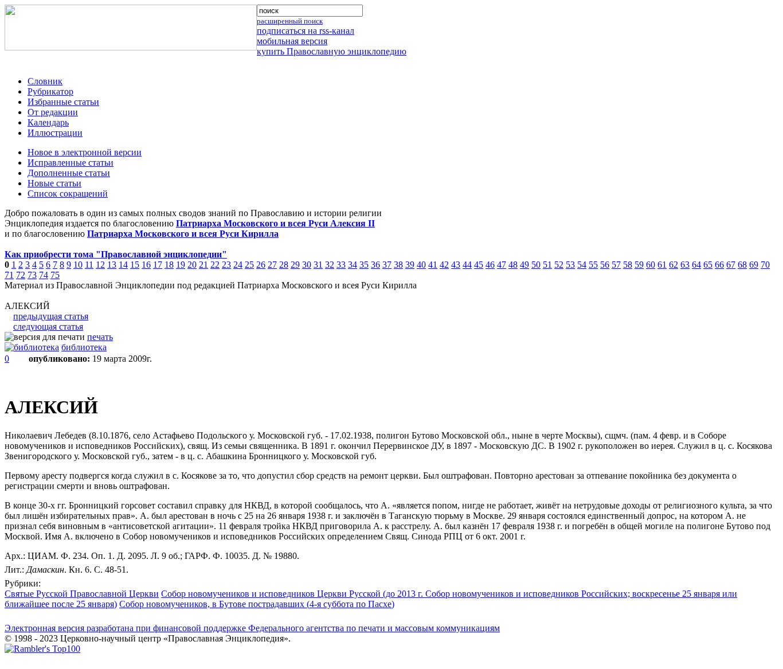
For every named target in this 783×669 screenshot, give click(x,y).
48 (513, 264)
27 (272, 264)
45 (478, 264)
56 (604, 264)
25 (249, 264)
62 (673, 264)
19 (180, 264)
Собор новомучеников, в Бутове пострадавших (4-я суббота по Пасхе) (256, 604)
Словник (45, 81)
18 (169, 264)
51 (547, 264)
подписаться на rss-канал (305, 31)
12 (100, 264)
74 (43, 275)
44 (467, 264)
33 (341, 264)
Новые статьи (54, 183)
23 (226, 264)
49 (524, 264)
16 (146, 264)
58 (627, 264)
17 (157, 264)
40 (421, 264)
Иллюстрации (55, 133)
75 (55, 275)
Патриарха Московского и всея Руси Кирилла (183, 233)
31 (318, 264)
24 (237, 264)
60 (650, 264)
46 (490, 264)
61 (662, 264)
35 (364, 264)
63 (685, 264)
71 (9, 275)
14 (123, 264)
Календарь (48, 122)
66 (719, 264)
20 (192, 264)
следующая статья (48, 326)
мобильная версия (292, 41)
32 (329, 264)
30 (306, 264)
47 (501, 264)
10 (78, 264)
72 (20, 275)
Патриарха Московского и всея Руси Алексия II (275, 223)
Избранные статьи (63, 102)
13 (111, 264)
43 (455, 264)
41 (432, 264)
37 (386, 264)
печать (100, 337)
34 (352, 264)
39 (409, 264)
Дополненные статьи (69, 173)
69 (753, 264)
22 (215, 264)
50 (536, 264)
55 (593, 264)
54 (581, 264)
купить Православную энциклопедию (331, 51)
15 (134, 264)
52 (558, 264)
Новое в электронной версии (85, 152)
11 (89, 264)
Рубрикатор (50, 91)
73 (32, 275)
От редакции (53, 112)
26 (260, 264)
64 (696, 264)
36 (375, 264)
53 (570, 264)
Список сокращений (68, 193)
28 (283, 264)
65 (707, 264)
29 (295, 264)
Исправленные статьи (70, 162)
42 (444, 264)
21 (203, 264)
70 (765, 264)
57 (616, 264)
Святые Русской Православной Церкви (82, 593)
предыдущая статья (50, 316)
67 (730, 264)
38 (398, 264)
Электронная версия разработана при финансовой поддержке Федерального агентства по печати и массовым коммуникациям (252, 628)
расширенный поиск (290, 21)
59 (639, 264)
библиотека (84, 347)
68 (742, 264)
